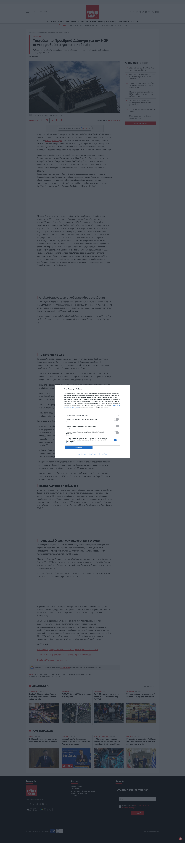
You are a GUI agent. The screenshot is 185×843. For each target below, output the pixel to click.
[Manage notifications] (180, 838)
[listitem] (92, 415)
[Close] (126, 389)
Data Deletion (81, 454)
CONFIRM (78, 447)
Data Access (92, 454)
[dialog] (92, 421)
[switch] (116, 419)
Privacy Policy (103, 454)
